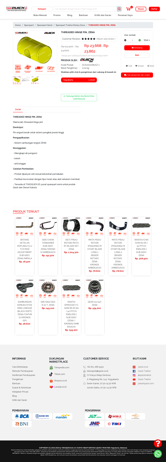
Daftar (154, 9)
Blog (69, 15)
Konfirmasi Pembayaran (23, 375)
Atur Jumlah (130, 35)
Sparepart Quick (44, 25)
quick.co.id (143, 367)
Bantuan (83, 15)
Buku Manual (40, 15)
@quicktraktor (144, 375)
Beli (137, 55)
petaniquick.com (146, 383)
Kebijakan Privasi (20, 392)
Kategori (42, 9)
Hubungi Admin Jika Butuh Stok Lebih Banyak (80, 97)
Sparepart (29, 25)
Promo (57, 15)
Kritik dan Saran (103, 15)
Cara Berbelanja (20, 367)
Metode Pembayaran (22, 371)
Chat (130, 66)
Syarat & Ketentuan (21, 387)
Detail (18, 109)
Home (18, 25)
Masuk (141, 9)
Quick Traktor (144, 371)
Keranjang (138, 48)
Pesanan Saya (125, 15)
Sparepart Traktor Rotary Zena (70, 25)
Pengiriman (17, 379)
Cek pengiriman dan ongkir (138, 75)
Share (151, 66)
